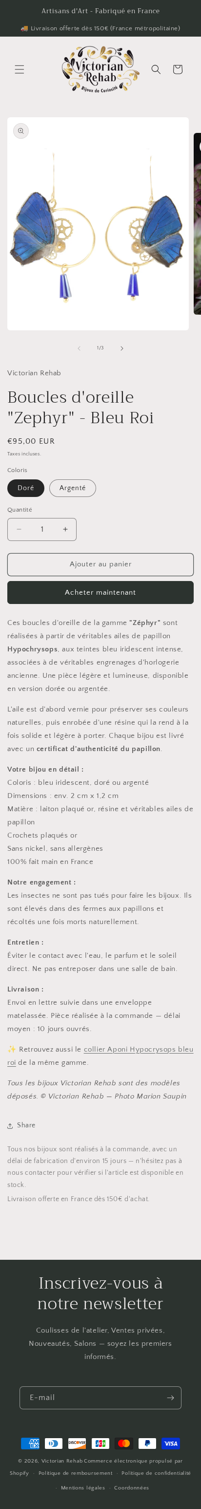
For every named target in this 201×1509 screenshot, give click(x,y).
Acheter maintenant (100, 592)
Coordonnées (131, 1488)
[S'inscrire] (170, 1397)
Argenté (73, 488)
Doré (26, 488)
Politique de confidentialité (156, 1473)
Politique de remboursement (76, 1473)
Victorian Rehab (62, 1461)
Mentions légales (83, 1488)
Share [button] (26, 1125)
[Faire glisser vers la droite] (122, 348)
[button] (19, 69)
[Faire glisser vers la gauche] (79, 348)
